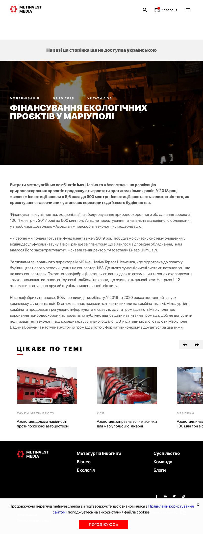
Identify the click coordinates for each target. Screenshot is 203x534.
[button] (185, 344)
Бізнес (84, 461)
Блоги (159, 470)
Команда (162, 461)
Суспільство (166, 453)
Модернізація (25, 98)
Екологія (86, 470)
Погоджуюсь (103, 524)
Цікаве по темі (50, 348)
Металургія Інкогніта (99, 453)
